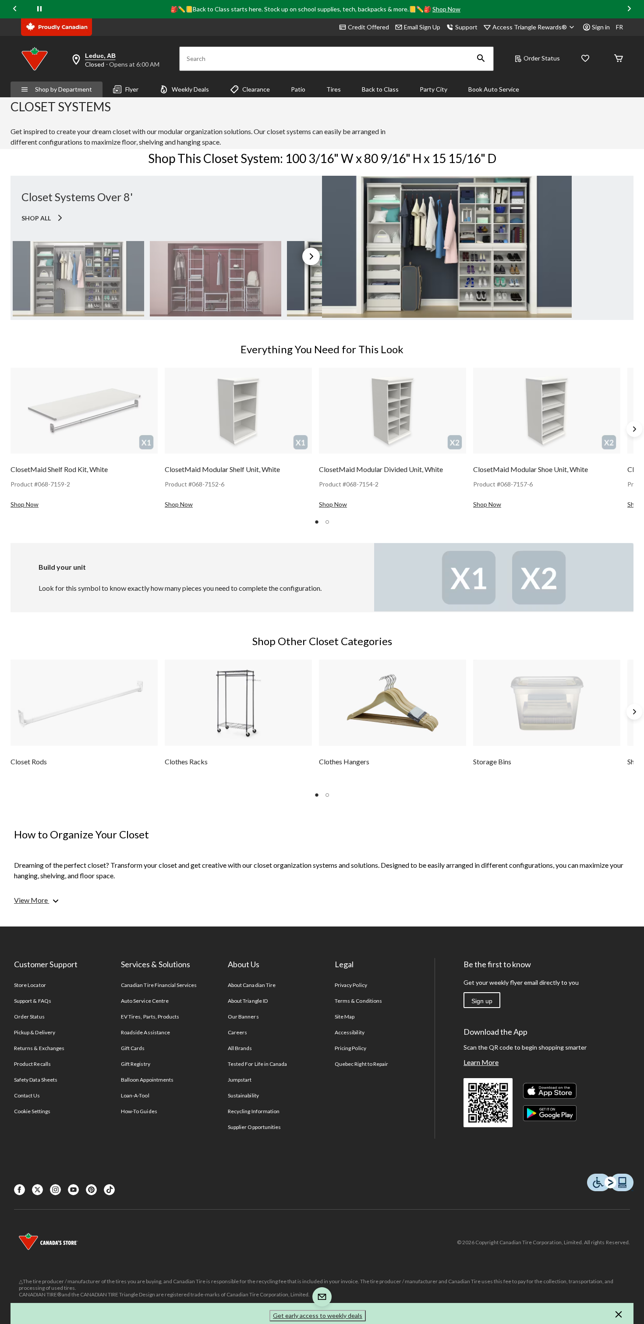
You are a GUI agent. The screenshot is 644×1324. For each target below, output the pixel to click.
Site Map (344, 1016)
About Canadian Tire (252, 985)
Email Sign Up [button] (422, 27)
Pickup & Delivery (34, 1032)
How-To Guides (139, 1111)
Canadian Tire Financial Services (159, 985)
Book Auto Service (493, 89)
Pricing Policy (350, 1048)
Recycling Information (254, 1111)
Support (466, 27)
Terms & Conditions (358, 1000)
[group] (84, 439)
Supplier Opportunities (254, 1127)
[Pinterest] (91, 1189)
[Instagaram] (55, 1189)
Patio (298, 89)
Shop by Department (63, 89)
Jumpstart (239, 1079)
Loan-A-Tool (135, 1095)
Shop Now (446, 9)
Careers (237, 1032)
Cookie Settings (32, 1111)
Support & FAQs (32, 1000)
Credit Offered (368, 27)
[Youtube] (73, 1189)
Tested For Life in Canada (257, 1064)
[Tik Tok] (109, 1189)
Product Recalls (32, 1064)
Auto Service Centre (145, 1000)
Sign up (481, 1001)
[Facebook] (19, 1189)
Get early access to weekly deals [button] (317, 1315)
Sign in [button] (601, 27)
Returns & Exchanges (39, 1048)
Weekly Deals (190, 89)
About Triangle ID (248, 1000)
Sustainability (243, 1095)
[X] (37, 1189)
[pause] (39, 9)
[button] (481, 58)
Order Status (542, 58)
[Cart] (618, 59)
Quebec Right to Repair (361, 1064)
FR (619, 27)
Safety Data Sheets (35, 1079)
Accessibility (349, 1032)
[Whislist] (585, 59)
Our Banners (243, 1016)
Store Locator (30, 985)
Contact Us (27, 1095)
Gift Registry (135, 1064)
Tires (333, 89)
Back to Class (380, 89)
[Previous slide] (15, 9)
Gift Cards (133, 1048)
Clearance (256, 89)
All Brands (240, 1048)
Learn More (481, 1062)
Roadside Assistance (145, 1032)
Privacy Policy (351, 985)
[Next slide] (629, 9)
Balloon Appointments (147, 1079)
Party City (433, 89)
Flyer (131, 89)
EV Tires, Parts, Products (150, 1016)
